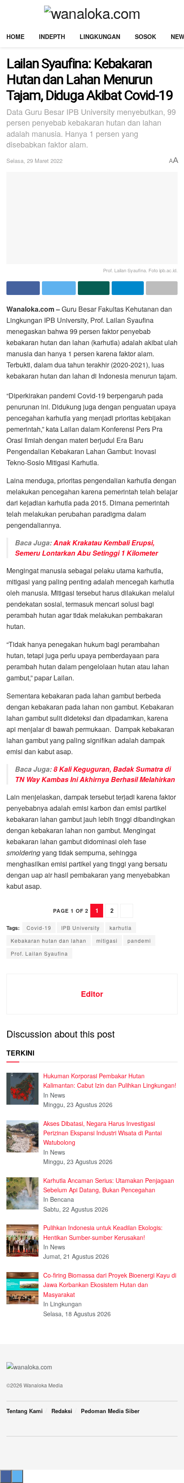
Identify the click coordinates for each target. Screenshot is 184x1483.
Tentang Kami (24, 1411)
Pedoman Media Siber (110, 1411)
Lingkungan (100, 36)
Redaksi (61, 1411)
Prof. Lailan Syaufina (39, 953)
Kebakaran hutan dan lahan (48, 940)
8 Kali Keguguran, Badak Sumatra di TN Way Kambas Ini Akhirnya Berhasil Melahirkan (95, 774)
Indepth (52, 36)
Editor (92, 993)
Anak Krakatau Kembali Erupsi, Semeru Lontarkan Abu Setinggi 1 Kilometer (86, 548)
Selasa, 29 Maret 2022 (34, 160)
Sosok (145, 36)
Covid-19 (39, 927)
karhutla (121, 927)
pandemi (139, 940)
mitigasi (107, 940)
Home (15, 36)
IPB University (80, 927)
